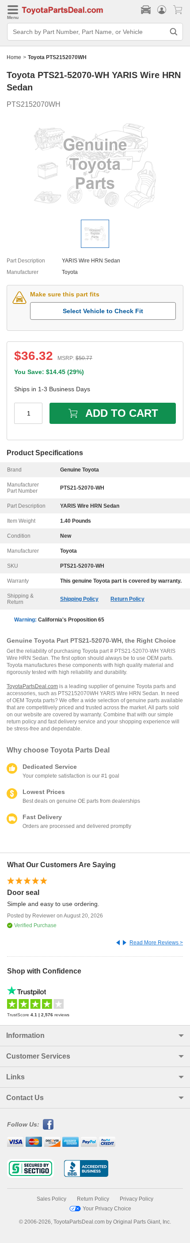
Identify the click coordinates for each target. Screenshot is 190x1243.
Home (14, 57)
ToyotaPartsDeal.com (32, 686)
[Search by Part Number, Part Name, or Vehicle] (173, 31)
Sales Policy (51, 1199)
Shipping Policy (79, 599)
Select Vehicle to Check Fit (103, 310)
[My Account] (161, 9)
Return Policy (127, 599)
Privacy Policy (136, 1199)
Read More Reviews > (156, 943)
